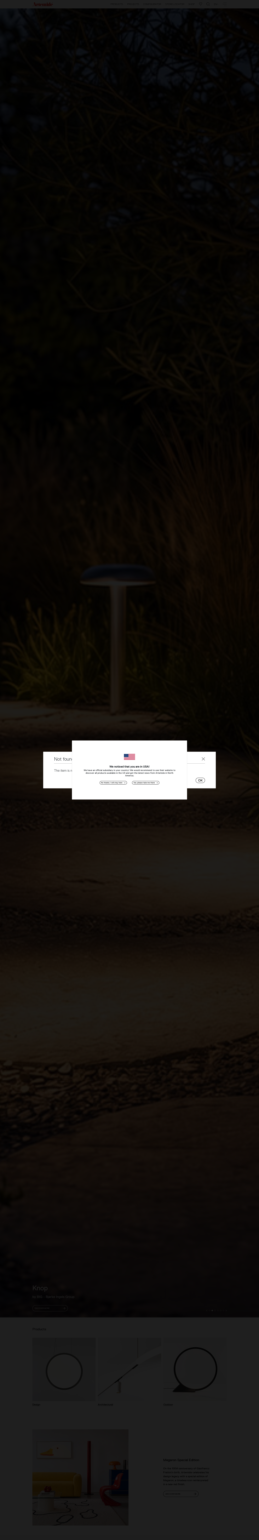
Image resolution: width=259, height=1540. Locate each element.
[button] (145, 783)
